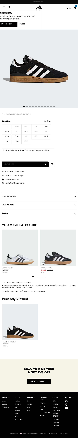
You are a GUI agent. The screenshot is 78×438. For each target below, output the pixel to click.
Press (41, 409)
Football (17, 401)
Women (29, 404)
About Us (42, 403)
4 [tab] (42, 276)
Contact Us (56, 422)
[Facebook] (66, 401)
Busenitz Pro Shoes (9, 342)
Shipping (55, 404)
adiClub (42, 415)
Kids (28, 407)
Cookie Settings (32, 433)
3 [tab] (39, 276)
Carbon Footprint (45, 412)
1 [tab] (33, 276)
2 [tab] (36, 276)
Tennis (16, 416)
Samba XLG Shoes (46, 268)
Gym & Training (19, 419)
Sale (28, 410)
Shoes (4, 401)
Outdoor (17, 413)
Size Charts (56, 419)
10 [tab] (51, 106)
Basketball (18, 410)
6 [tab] (39, 106)
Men (28, 401)
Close (22, 24)
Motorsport (18, 404)
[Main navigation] (4, 7)
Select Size (6, 121)
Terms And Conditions (55, 433)
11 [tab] (54, 106)
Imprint (66, 433)
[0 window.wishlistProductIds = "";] (9, 7)
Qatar (24, 433)
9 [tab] (48, 106)
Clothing (4, 404)
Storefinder (56, 425)
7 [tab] (42, 106)
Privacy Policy (43, 433)
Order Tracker (57, 410)
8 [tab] (45, 106)
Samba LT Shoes (8, 268)
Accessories (5, 407)
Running (17, 407)
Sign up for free (37, 381)
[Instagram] (66, 404)
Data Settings (14, 433)
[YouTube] (66, 408)
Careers (42, 406)
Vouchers (55, 416)
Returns (55, 407)
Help (54, 401)
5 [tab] (45, 276)
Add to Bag (9, 164)
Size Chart (47, 121)
